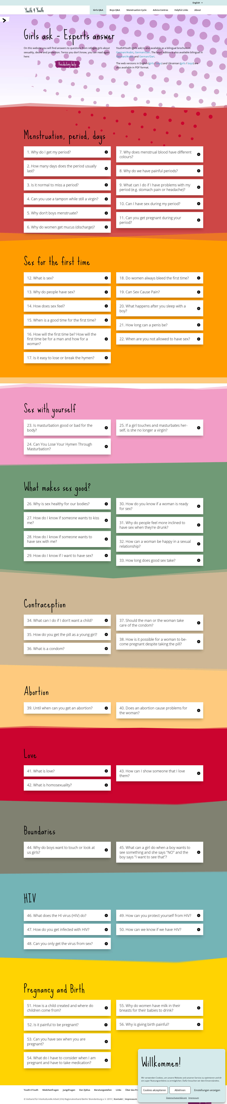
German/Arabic (125, 52)
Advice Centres (160, 9)
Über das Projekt (134, 1089)
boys (159, 63)
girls (152, 63)
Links (118, 1089)
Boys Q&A (115, 9)
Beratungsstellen (103, 1089)
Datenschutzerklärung (176, 1097)
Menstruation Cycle (136, 9)
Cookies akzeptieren (154, 1090)
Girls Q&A (98, 9)
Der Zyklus (84, 1089)
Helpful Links (181, 9)
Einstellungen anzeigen (207, 1090)
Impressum (193, 1097)
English (196, 3)
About (197, 9)
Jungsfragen (69, 1089)
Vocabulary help (67, 64)
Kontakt (118, 1099)
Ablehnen (180, 1090)
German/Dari (142, 52)
